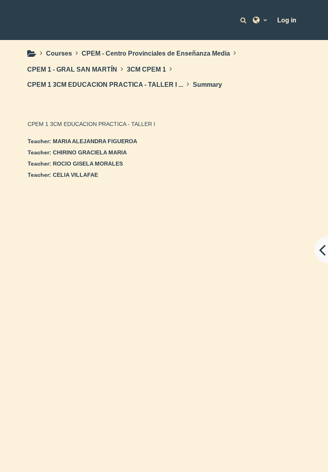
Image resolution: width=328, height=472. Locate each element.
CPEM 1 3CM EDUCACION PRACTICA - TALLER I (91, 124)
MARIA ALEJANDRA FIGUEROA (95, 141)
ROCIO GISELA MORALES (88, 163)
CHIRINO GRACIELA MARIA (90, 152)
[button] (244, 20)
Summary (207, 84)
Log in (286, 20)
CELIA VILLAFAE (75, 175)
